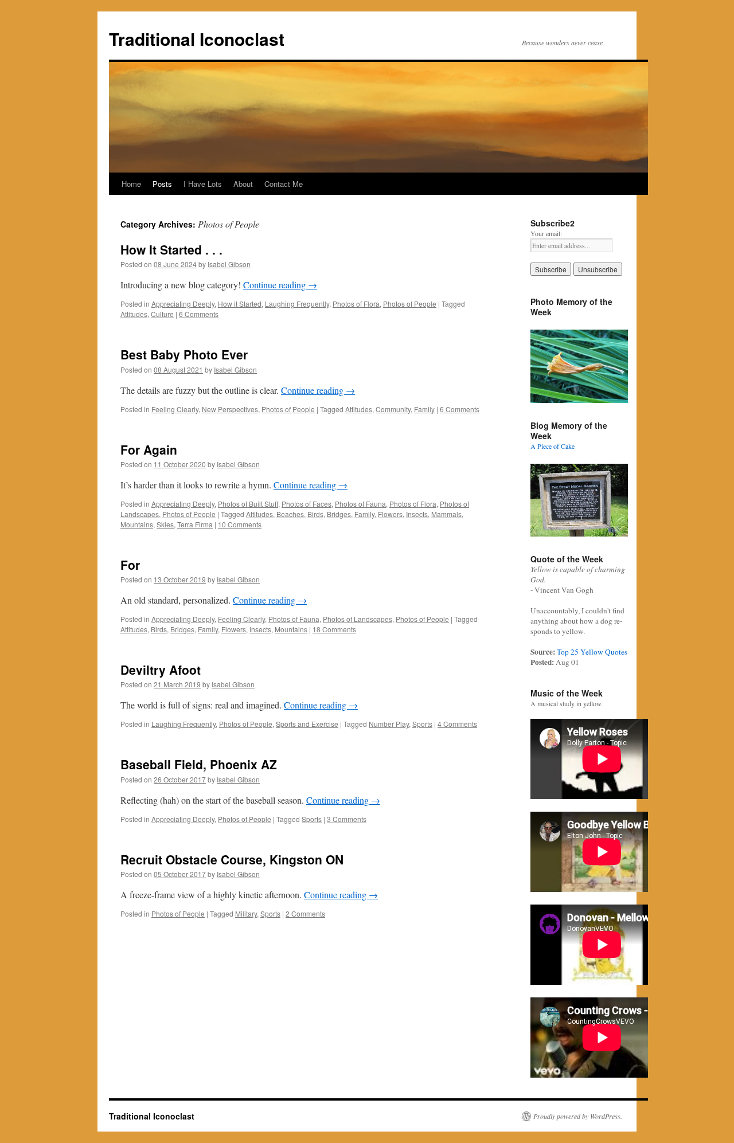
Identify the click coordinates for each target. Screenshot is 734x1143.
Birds (315, 514)
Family (424, 409)
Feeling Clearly (174, 409)
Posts (162, 183)
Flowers (390, 514)
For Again (148, 449)
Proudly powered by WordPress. (577, 1116)
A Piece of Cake (552, 446)
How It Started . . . (171, 249)
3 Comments (346, 819)
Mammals (446, 514)
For (130, 564)
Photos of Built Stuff (248, 503)
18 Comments (334, 629)
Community (393, 409)
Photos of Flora (356, 303)
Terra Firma (195, 524)
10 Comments (239, 524)
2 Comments (305, 913)
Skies (165, 524)
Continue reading (280, 285)
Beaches (290, 514)
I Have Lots (203, 183)
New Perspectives (230, 409)
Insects (417, 514)
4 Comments (457, 724)
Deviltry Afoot (160, 669)
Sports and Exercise (307, 724)
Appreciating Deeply (182, 303)
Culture (162, 314)
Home (131, 183)
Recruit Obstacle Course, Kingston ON (231, 859)
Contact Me (283, 183)
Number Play (389, 724)
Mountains (136, 524)
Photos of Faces (306, 503)
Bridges (339, 514)
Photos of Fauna (360, 503)
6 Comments (198, 314)
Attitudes (133, 314)
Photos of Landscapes (357, 619)
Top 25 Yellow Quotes (592, 652)
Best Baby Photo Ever (184, 354)
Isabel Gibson (229, 264)
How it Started (239, 303)
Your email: (546, 233)
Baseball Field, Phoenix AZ (198, 764)
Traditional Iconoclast (196, 38)
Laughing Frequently (297, 303)
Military (246, 913)
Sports (422, 724)
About (243, 183)
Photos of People (409, 303)
